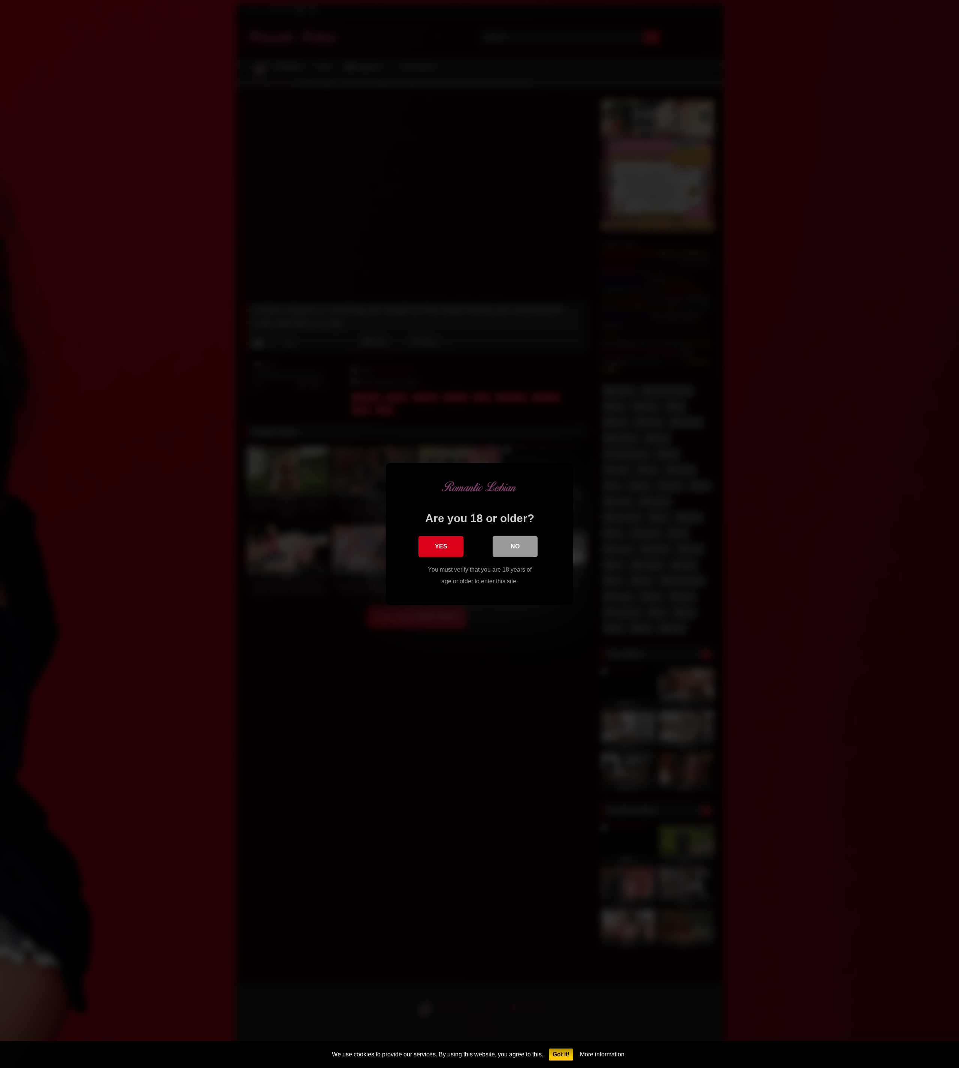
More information (602, 1054)
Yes (441, 546)
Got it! (561, 1054)
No (515, 546)
